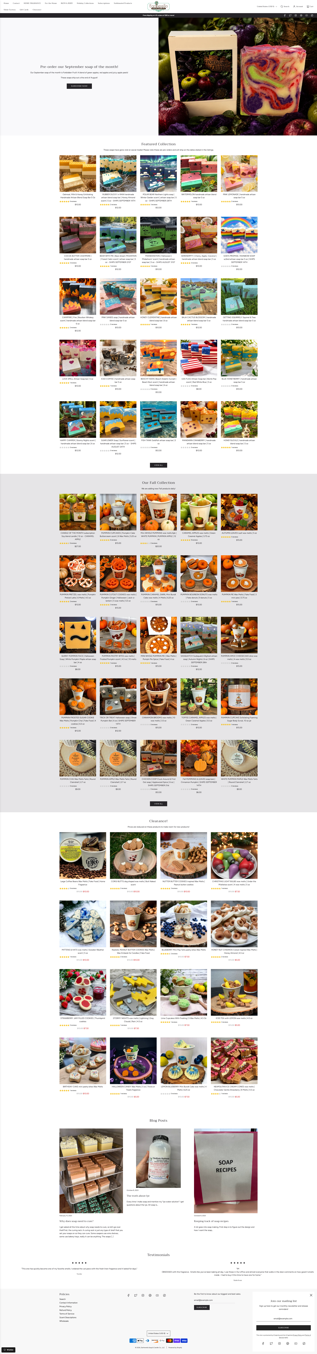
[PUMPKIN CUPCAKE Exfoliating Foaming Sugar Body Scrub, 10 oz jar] (239, 696)
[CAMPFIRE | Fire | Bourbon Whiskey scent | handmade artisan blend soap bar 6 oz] (77, 296)
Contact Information (68, 1303)
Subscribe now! (79, 86)
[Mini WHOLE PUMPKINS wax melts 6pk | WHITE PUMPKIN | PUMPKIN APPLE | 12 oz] (158, 512)
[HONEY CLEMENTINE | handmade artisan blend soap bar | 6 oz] (158, 296)
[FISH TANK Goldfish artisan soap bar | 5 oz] (158, 419)
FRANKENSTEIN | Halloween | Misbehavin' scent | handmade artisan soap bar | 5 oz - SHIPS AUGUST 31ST (158, 259)
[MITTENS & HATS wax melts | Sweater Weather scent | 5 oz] (82, 923)
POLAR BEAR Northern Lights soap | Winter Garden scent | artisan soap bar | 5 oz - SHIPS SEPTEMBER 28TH (159, 197)
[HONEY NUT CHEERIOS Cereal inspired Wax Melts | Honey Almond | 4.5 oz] (234, 923)
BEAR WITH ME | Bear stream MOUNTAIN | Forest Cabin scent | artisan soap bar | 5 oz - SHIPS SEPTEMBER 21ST (118, 259)
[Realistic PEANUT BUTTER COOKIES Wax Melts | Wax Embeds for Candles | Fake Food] (133, 923)
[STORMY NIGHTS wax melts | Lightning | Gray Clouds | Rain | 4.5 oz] (133, 992)
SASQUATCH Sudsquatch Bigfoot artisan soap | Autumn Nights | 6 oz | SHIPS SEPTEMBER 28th (199, 659)
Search (62, 1299)
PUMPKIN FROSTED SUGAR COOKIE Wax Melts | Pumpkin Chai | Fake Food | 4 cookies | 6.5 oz (78, 720)
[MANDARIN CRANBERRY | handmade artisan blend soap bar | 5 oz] (199, 419)
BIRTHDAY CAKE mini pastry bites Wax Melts (83, 1086)
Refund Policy (65, 1310)
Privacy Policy (65, 1306)
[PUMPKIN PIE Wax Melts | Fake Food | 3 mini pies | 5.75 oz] (239, 573)
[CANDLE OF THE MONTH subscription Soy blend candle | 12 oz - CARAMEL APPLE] (77, 512)
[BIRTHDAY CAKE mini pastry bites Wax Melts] (82, 1060)
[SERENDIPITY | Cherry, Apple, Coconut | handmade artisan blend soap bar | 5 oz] (199, 235)
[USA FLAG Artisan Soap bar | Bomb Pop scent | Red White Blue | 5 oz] (199, 358)
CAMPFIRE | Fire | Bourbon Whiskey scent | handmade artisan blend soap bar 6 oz (77, 320)
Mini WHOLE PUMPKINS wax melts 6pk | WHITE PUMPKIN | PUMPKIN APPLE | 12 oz (158, 536)
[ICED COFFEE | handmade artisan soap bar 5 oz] (118, 358)
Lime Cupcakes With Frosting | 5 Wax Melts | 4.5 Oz (183, 1018)
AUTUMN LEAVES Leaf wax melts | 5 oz (239, 533)
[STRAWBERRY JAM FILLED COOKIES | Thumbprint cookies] (82, 992)
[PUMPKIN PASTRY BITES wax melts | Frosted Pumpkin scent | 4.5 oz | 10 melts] (118, 635)
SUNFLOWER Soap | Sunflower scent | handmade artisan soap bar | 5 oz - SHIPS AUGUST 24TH (118, 443)
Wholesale (64, 1321)
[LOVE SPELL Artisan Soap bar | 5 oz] (77, 358)
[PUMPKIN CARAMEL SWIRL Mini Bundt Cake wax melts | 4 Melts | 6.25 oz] (158, 573)
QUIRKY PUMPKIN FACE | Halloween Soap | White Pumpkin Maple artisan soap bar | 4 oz (78, 659)
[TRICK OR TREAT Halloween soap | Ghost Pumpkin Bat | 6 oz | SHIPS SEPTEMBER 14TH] (118, 696)
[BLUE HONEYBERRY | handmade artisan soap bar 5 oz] (239, 358)
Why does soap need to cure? (76, 1221)
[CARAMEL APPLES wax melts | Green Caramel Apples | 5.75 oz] (199, 512)
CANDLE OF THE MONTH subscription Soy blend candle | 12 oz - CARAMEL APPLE (78, 536)
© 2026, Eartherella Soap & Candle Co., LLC (150, 1347)
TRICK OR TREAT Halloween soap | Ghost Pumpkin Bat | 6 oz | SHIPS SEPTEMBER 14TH (118, 720)
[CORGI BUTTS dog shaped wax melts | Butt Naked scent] (133, 855)
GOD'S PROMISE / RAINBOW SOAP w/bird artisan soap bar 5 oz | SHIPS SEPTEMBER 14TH (239, 259)
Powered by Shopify (175, 1347)
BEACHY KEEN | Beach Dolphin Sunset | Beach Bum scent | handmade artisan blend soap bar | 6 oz (158, 382)
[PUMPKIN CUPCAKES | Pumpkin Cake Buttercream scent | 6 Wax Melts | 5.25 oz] (118, 512)
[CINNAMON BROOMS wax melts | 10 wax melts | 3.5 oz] (158, 696)
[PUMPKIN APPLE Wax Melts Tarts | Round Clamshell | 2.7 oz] (118, 758)
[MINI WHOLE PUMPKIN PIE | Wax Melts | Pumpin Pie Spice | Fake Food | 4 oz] (158, 635)
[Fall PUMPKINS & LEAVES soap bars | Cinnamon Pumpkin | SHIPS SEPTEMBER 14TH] (199, 758)
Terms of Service (66, 1314)
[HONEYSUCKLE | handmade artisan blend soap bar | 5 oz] (239, 419)
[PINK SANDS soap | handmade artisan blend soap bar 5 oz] (118, 296)
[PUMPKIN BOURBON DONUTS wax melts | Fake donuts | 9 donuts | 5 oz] (199, 573)
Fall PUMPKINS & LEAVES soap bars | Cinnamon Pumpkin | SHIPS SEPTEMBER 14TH (199, 782)
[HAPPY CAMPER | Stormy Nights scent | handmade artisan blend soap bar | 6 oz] (77, 419)
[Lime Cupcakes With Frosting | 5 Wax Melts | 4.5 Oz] (183, 992)
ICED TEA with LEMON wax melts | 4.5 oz (234, 1018)
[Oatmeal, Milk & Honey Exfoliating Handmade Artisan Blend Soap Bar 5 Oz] (77, 173)
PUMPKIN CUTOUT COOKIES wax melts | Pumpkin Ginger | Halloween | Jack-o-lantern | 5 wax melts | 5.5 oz (118, 597)
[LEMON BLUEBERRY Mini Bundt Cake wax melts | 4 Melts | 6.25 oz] (183, 1060)
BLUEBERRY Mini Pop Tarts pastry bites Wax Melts (184, 949)
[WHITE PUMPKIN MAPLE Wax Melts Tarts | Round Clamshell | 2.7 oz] (239, 758)
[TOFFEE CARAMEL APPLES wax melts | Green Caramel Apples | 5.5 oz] (199, 696)
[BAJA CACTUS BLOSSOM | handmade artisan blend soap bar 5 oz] (199, 296)
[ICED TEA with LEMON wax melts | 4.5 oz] (234, 992)
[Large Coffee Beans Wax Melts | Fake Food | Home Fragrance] (82, 855)
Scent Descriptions (67, 1317)
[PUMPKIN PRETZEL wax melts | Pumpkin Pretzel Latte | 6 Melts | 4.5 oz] (77, 573)
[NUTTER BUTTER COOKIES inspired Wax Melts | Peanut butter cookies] (183, 855)
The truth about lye (138, 1196)
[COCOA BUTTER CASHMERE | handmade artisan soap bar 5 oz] (77, 235)
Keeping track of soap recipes (211, 1221)
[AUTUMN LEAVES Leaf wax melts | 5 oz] (239, 512)
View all (158, 465)
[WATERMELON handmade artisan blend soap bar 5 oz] (199, 173)
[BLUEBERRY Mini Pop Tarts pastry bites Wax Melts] (183, 923)
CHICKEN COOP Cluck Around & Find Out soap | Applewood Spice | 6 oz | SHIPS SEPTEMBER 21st (158, 782)
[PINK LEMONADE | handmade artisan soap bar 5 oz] (239, 173)
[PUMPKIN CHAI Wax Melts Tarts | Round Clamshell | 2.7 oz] (77, 758)
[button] (77, 201)
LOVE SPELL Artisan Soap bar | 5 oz (77, 379)
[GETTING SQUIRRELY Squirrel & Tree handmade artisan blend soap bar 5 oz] (239, 296)
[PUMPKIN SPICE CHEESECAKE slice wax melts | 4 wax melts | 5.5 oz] (239, 635)
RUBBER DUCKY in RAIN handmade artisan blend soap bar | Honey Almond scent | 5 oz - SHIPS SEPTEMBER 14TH (118, 197)
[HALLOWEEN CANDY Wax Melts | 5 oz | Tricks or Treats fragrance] (133, 1060)
